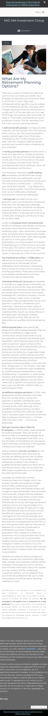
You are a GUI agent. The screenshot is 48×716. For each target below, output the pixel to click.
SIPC (34, 649)
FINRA (28, 649)
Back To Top (37, 707)
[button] (40, 12)
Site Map (4, 699)
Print (6, 43)
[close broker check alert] (45, 2)
